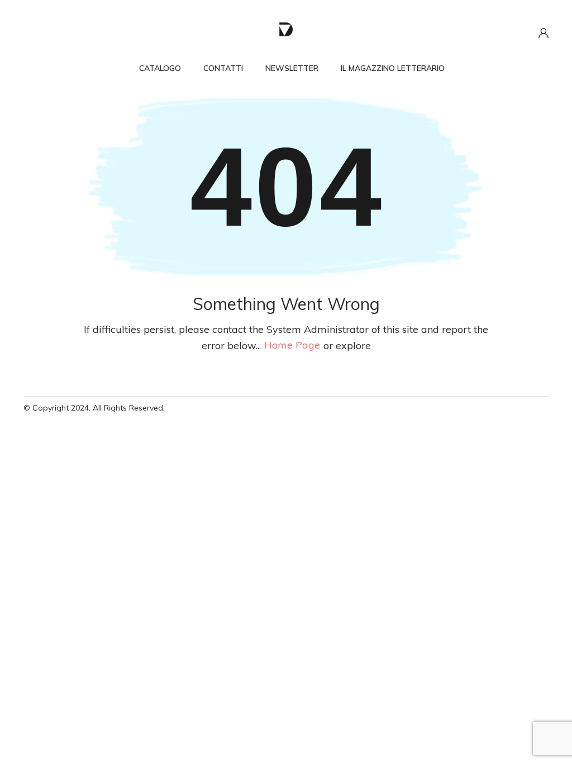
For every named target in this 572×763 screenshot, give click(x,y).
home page (292, 345)
